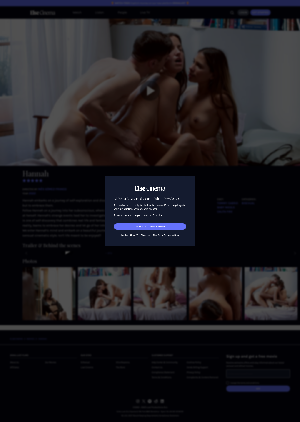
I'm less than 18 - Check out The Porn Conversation (150, 235)
